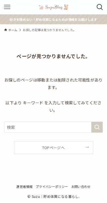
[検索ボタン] (100, 7)
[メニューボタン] (7, 7)
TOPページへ (53, 147)
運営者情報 (24, 186)
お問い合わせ (81, 186)
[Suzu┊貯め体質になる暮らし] (53, 7)
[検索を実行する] (97, 127)
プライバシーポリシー (52, 186)
